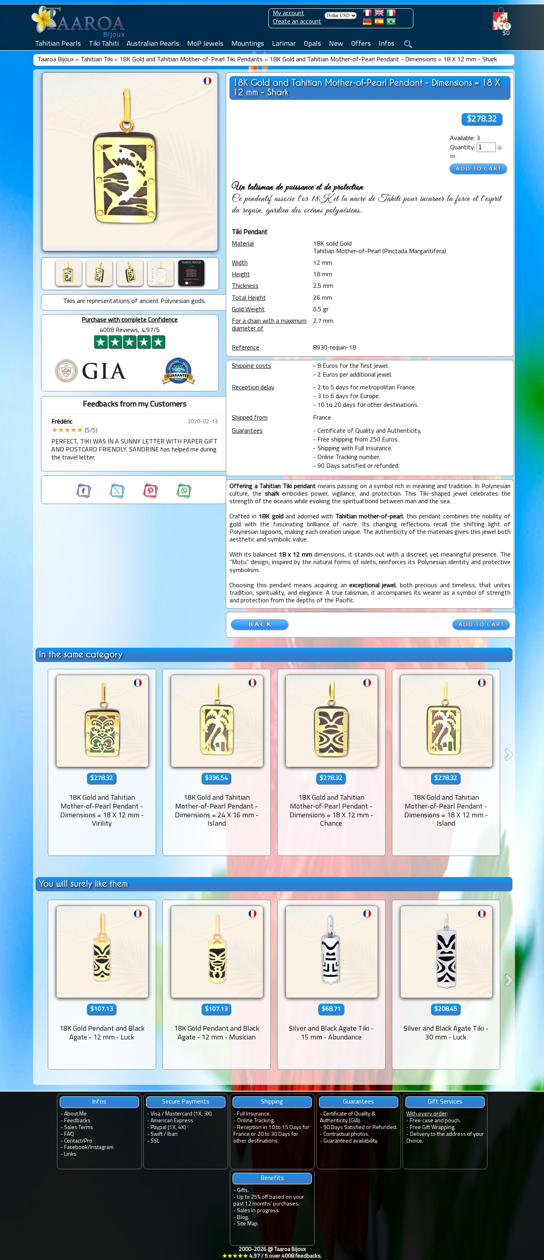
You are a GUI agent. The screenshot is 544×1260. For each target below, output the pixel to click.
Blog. (243, 1218)
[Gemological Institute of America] (90, 384)
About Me (75, 1114)
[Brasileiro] (391, 23)
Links (70, 1154)
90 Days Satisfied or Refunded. (360, 1128)
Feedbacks (77, 1121)
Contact (73, 1141)
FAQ (69, 1134)
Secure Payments (185, 1102)
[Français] (367, 14)
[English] (379, 14)
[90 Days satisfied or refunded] (178, 386)
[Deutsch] (367, 23)
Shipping (272, 1102)
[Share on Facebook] (84, 497)
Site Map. (248, 1224)
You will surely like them (83, 883)
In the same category (80, 654)
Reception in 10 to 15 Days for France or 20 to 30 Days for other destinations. (271, 1134)
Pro (88, 1141)
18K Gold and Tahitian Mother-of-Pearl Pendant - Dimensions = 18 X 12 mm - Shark (383, 60)
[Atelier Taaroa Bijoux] (79, 38)
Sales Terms (78, 1128)
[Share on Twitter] (110, 497)
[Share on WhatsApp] (176, 497)
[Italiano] (391, 14)
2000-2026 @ (272, 1252)
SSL (155, 1141)
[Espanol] (379, 23)
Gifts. (243, 1191)
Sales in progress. (258, 1211)
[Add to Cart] (479, 169)
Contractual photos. (346, 1134)
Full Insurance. (254, 1114)
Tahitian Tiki (96, 60)
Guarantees (358, 1102)
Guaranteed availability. (350, 1141)
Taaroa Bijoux (55, 60)
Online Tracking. (256, 1121)
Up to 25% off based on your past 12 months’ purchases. (268, 1200)
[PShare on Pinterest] (143, 497)
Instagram (101, 1148)
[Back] (260, 629)
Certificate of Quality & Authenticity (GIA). (348, 1117)
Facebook (76, 1148)
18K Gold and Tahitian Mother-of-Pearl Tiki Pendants (191, 60)
